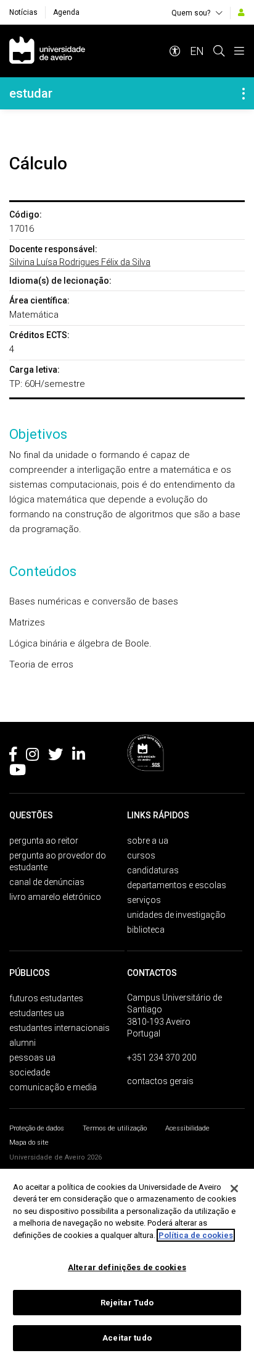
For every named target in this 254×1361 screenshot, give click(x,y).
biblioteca (146, 930)
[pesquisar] (218, 51)
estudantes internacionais (59, 1028)
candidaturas (153, 870)
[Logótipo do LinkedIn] (78, 756)
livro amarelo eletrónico (55, 897)
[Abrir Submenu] (243, 93)
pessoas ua (32, 1057)
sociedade (29, 1072)
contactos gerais (160, 1081)
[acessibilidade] (175, 51)
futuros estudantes (46, 998)
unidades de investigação (176, 915)
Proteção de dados (36, 1128)
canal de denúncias (46, 882)
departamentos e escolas (176, 885)
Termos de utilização (115, 1128)
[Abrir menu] (239, 51)
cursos (141, 855)
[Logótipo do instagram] (32, 756)
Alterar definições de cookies (127, 1267)
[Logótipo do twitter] (55, 756)
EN (197, 51)
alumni (22, 1043)
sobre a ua (147, 841)
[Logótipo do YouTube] (17, 772)
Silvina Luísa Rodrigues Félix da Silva (79, 262)
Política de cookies (195, 1235)
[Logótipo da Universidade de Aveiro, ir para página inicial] (47, 51)
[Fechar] (234, 1188)
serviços (144, 900)
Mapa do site (29, 1142)
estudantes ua (36, 1013)
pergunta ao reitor (43, 841)
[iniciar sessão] (241, 12)
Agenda (66, 12)
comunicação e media (53, 1087)
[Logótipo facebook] (13, 756)
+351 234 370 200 (162, 1057)
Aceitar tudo (127, 1337)
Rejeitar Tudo (127, 1302)
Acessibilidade (187, 1128)
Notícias (23, 12)
